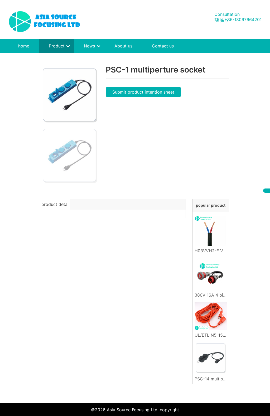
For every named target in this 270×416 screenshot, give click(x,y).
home (23, 46)
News (89, 46)
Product (57, 46)
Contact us (163, 46)
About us (123, 46)
